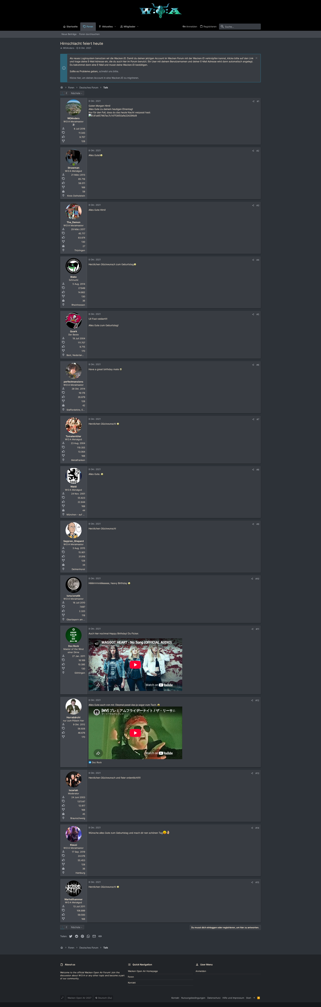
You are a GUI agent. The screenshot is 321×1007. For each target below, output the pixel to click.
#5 (257, 314)
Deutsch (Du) (104, 997)
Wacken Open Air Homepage (143, 971)
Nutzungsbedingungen (193, 997)
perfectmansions (73, 381)
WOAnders (68, 48)
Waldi (73, 486)
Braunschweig (77, 818)
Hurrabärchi (73, 717)
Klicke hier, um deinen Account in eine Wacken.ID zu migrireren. (104, 77)
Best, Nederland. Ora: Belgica (82, 355)
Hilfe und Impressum (233, 997)
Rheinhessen (78, 304)
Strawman (73, 167)
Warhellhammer (73, 899)
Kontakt (132, 982)
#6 (257, 364)
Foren (131, 976)
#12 (257, 700)
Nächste (75, 93)
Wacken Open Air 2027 (79, 997)
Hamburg (80, 872)
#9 (257, 524)
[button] (115, 26)
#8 (257, 469)
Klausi (73, 844)
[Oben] (254, 997)
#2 (257, 150)
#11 (257, 629)
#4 (257, 260)
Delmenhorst (78, 569)
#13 (257, 773)
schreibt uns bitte (108, 71)
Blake (73, 276)
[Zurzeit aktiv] (73, 164)
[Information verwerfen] (256, 58)
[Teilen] (253, 101)
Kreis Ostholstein (76, 195)
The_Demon (73, 222)
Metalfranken (78, 460)
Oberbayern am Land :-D (79, 619)
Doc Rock (73, 646)
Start (248, 997)
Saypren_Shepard (73, 541)
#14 (257, 828)
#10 (257, 578)
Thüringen (79, 250)
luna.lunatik (73, 595)
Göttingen (80, 672)
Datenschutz (214, 997)
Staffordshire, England (78, 409)
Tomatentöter (73, 436)
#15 (257, 882)
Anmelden (201, 971)
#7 (258, 419)
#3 (257, 205)
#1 (258, 101)
